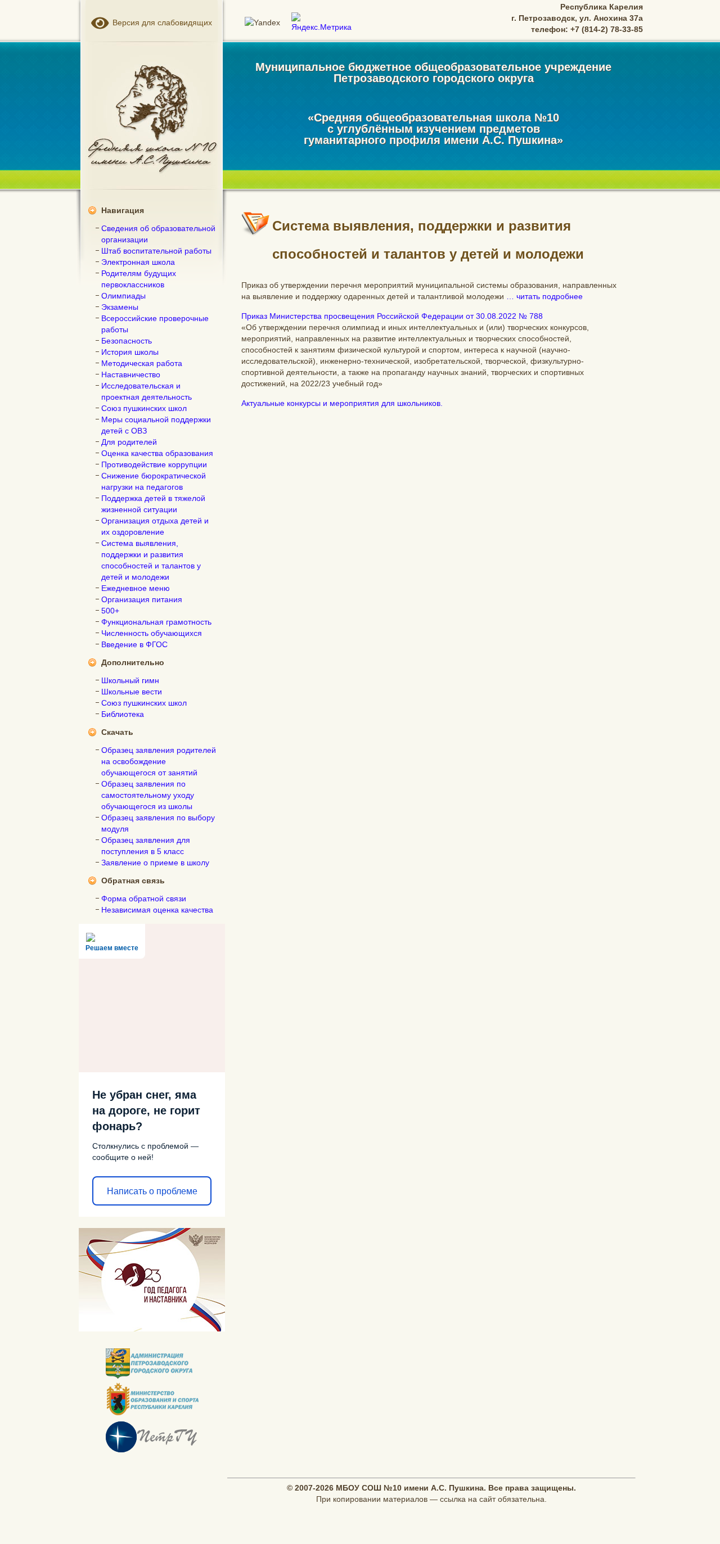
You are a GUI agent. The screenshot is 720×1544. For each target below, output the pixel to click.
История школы (130, 351)
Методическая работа (141, 363)
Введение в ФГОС (134, 644)
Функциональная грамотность (156, 621)
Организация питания (141, 599)
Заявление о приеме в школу (155, 862)
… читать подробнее (544, 296)
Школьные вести (131, 691)
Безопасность (126, 340)
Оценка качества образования (157, 453)
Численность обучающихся (151, 633)
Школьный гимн (130, 680)
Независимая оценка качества (157, 909)
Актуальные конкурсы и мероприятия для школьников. (342, 403)
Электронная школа (138, 262)
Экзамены (119, 307)
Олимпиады (123, 295)
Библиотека (122, 714)
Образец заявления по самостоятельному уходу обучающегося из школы (147, 795)
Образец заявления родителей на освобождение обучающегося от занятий (158, 761)
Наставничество (130, 374)
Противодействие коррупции (154, 464)
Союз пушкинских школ (144, 408)
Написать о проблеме (152, 1191)
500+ (110, 610)
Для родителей (129, 441)
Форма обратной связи (143, 898)
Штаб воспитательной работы (156, 250)
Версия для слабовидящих (160, 22)
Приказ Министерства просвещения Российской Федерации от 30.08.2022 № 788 (392, 315)
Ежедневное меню (135, 588)
